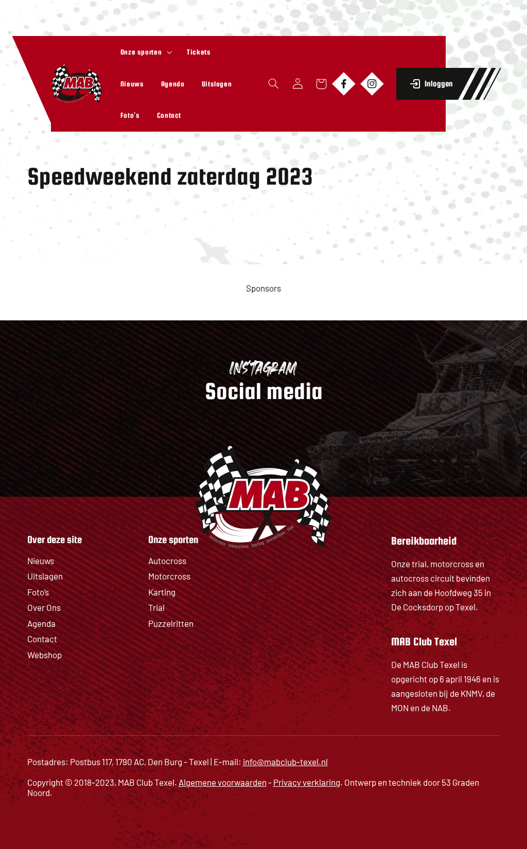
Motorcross (169, 576)
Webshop (44, 654)
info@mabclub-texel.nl (285, 761)
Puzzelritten (171, 623)
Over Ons (44, 607)
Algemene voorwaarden (223, 782)
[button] (145, 52)
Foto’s (38, 592)
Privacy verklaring (306, 782)
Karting (161, 592)
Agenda (41, 623)
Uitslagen (45, 576)
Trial (156, 607)
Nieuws (40, 560)
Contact (42, 639)
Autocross (167, 560)
